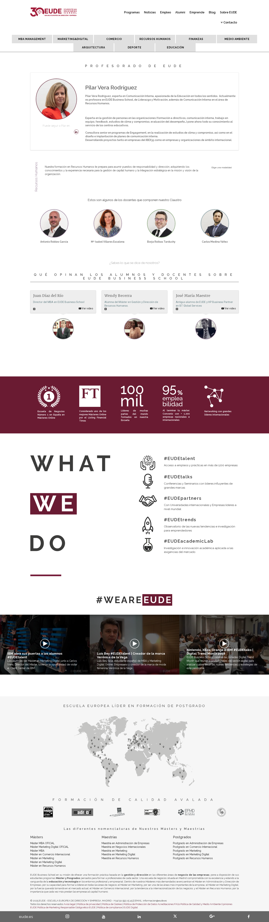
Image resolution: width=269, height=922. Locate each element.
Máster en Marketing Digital (46, 862)
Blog (212, 12)
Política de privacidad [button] (88, 904)
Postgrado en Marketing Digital (191, 854)
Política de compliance (109, 907)
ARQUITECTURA (93, 47)
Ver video (87, 308)
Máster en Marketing (42, 858)
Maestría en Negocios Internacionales (124, 846)
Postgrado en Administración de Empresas (198, 843)
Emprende (197, 12)
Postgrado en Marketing (187, 850)
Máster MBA (37, 850)
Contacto (230, 22)
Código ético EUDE (85, 907)
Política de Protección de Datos (140, 904)
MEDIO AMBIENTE (237, 39)
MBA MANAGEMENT (32, 39)
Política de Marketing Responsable (56, 907)
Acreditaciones (166, 904)
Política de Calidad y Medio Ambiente (200, 904)
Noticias (150, 12)
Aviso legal (70, 904)
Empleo (165, 12)
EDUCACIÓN (175, 47)
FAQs (177, 904)
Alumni (180, 12)
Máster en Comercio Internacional (50, 854)
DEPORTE (134, 47)
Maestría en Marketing (114, 850)
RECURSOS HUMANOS (155, 39)
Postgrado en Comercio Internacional (195, 846)
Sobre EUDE (228, 12)
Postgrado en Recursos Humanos (193, 858)
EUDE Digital (131, 907)
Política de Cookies (112, 904)
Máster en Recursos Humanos (48, 865)
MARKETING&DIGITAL (73, 39)
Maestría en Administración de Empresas (126, 843)
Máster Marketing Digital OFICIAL (49, 846)
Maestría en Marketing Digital (118, 854)
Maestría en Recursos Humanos (120, 858)
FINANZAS (196, 39)
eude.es (26, 916)
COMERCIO (114, 39)
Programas (132, 12)
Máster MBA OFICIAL (42, 843)
